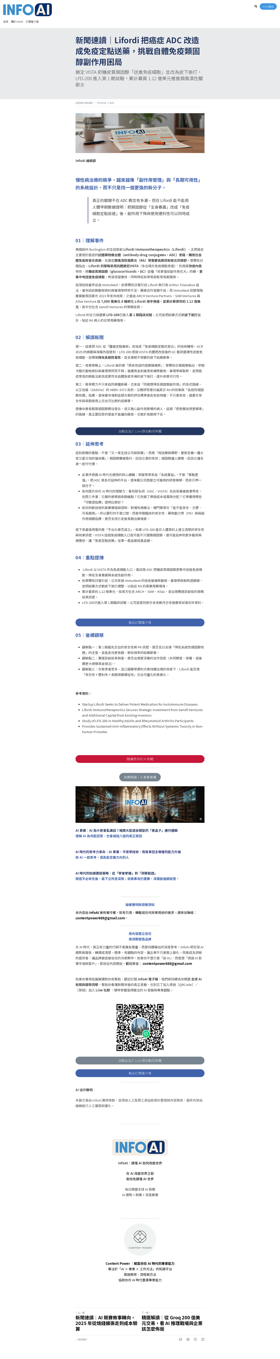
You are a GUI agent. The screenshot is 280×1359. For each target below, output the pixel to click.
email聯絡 (268, 6)
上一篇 (81, 1312)
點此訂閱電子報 (140, 622)
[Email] (202, 1339)
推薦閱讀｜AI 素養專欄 (140, 777)
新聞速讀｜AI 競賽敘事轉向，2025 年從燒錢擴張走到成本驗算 (106, 1323)
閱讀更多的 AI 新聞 (140, 759)
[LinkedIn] (195, 1339)
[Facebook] (180, 1339)
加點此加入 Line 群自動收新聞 (140, 431)
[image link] (27, 9)
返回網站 (82, 1339)
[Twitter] (188, 1339)
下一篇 (145, 1312)
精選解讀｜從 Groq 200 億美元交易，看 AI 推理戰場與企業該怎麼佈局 (172, 1323)
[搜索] (256, 6)
